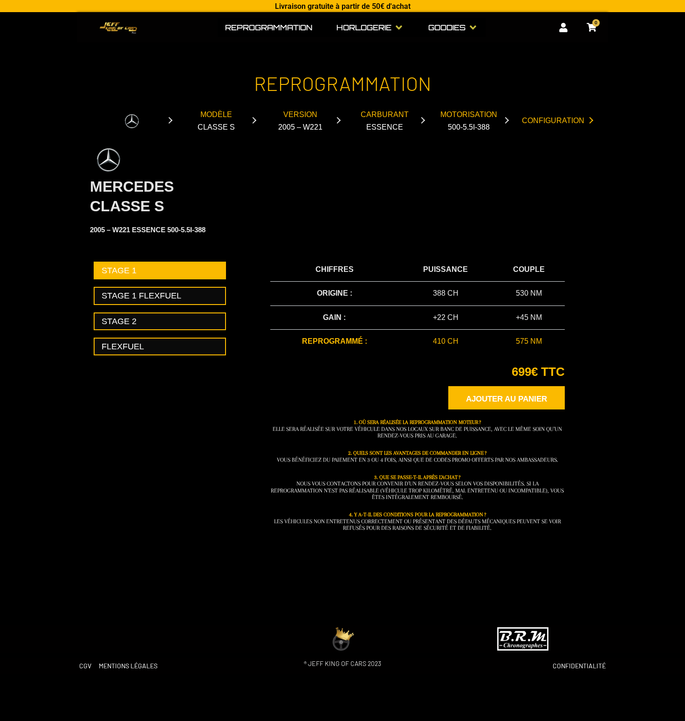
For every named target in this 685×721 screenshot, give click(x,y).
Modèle (216, 121)
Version (300, 121)
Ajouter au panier (506, 399)
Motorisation (468, 121)
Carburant (385, 121)
